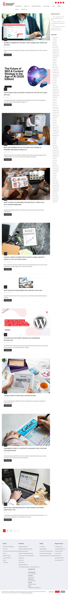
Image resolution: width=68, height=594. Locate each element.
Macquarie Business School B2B (47, 555)
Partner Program (6, 555)
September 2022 (56, 115)
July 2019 (54, 173)
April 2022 (55, 123)
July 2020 (54, 158)
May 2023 (55, 102)
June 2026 (55, 41)
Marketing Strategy (23, 546)
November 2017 (56, 198)
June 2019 (55, 175)
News (53, 6)
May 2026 (55, 42)
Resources (21, 560)
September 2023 (56, 95)
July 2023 (54, 99)
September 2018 (56, 190)
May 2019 (54, 176)
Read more (7, 54)
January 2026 (55, 49)
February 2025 (56, 67)
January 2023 (55, 108)
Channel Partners (36, 6)
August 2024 (55, 77)
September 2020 (56, 155)
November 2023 (56, 92)
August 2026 (55, 37)
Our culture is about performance (10, 551)
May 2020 (55, 162)
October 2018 (55, 188)
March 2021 (55, 145)
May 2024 (55, 82)
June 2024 (55, 80)
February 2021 (55, 147)
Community (5, 562)
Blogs (16, 9)
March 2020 (55, 165)
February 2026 (56, 47)
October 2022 (55, 113)
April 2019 (54, 178)
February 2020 (56, 167)
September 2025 (56, 55)
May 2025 (55, 62)
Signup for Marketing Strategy (25, 549)
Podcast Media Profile (60, 549)
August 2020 (55, 157)
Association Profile (59, 558)
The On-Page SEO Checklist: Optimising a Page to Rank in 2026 (57, 18)
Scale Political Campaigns (46, 553)
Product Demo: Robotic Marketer (26, 555)
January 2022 (55, 128)
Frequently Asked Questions (46, 551)
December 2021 (56, 130)
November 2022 (56, 112)
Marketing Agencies (23, 564)
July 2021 (54, 138)
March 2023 (55, 105)
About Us (26, 6)
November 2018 (56, 186)
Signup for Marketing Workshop (26, 553)
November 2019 (56, 170)
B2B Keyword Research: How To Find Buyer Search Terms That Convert (58, 23)
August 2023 (55, 97)
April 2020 (55, 163)
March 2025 (55, 65)
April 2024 (55, 84)
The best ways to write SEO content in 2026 (20, 396)
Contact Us (24, 9)
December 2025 (56, 50)
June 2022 (55, 120)
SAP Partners (22, 562)
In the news (42, 546)
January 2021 (55, 148)
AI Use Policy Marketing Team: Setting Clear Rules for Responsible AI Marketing (58, 28)
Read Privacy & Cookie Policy (27, 592)
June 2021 (55, 140)
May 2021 (54, 142)
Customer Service (7, 558)
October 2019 (55, 171)
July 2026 (54, 39)
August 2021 (55, 137)
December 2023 (56, 90)
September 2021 (56, 135)
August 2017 (55, 201)
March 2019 (55, 180)
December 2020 (56, 150)
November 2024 (56, 72)
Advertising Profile (59, 560)
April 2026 (55, 44)
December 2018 (56, 185)
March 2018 (55, 193)
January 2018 (55, 196)
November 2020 (56, 152)
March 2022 (55, 125)
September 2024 (56, 75)
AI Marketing (18, 6)
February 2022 (56, 127)
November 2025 (56, 52)
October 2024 (55, 74)
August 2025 (55, 57)
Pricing (59, 6)
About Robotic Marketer (8, 546)
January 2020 (55, 168)
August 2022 (55, 117)
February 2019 (55, 181)
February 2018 (55, 195)
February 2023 (56, 107)
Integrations (21, 558)
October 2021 (55, 133)
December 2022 (56, 110)
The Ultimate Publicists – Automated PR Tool (29, 567)
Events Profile (58, 553)
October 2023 (55, 94)
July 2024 (54, 79)
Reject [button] (62, 591)
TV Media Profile (58, 546)
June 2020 (55, 160)
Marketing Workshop (23, 551)
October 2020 (55, 153)
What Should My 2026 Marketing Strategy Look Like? (23, 290)
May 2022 (55, 122)
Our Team (5, 549)
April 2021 (54, 143)
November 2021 (56, 132)
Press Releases (43, 549)
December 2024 (56, 70)
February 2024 (56, 87)
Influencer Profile (59, 551)
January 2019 (55, 183)
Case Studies (46, 6)
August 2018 (55, 191)
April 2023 (55, 104)
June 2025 (55, 60)
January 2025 (55, 69)
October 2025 (55, 54)
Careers (5, 553)
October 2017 (55, 200)
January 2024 (55, 89)
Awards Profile (58, 555)
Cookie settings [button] (51, 591)
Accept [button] (57, 591)
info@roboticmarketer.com (34, 587)
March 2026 (55, 45)
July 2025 (54, 59)
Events (4, 560)
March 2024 (55, 85)
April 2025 (55, 64)
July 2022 (54, 118)
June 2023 (55, 100)
